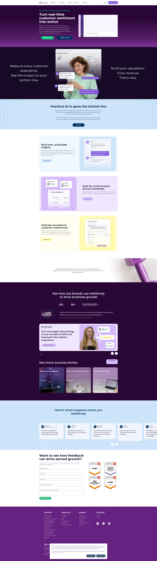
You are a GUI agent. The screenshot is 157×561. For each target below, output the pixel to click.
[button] (54, 2)
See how (78, 124)
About (97, 515)
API (45, 539)
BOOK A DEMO (47, 37)
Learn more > (43, 380)
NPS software (47, 515)
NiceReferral (64, 522)
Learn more (47, 160)
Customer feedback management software (49, 521)
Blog (63, 519)
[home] (43, 3)
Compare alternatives (67, 524)
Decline (100, 555)
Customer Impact (66, 521)
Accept (91, 555)
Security (81, 524)
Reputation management (50, 535)
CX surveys (46, 527)
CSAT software (47, 524)
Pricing (69, 2)
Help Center (82, 515)
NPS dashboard (47, 517)
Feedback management (50, 529)
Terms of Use (82, 519)
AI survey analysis (48, 525)
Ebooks (63, 517)
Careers (98, 517)
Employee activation (49, 533)
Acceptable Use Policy (84, 522)
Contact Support (83, 517)
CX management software (50, 519)
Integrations (47, 537)
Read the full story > (49, 345)
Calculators (64, 515)
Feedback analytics (48, 531)
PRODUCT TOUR (64, 37)
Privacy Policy (95, 548)
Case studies (112, 360)
